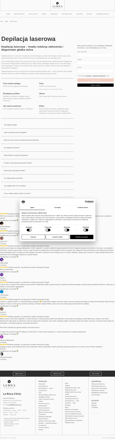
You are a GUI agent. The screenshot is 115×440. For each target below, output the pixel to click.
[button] (37, 125)
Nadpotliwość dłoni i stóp (72, 387)
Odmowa (33, 237)
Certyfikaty (95, 407)
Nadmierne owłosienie (71, 409)
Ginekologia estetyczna (98, 386)
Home (8, 14)
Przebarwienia (43, 406)
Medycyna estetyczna (98, 384)
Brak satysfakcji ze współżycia (74, 420)
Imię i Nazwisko (82, 52)
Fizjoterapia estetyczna (72, 398)
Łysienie (41, 429)
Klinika (44, 14)
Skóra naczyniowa (44, 410)
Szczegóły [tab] (57, 207)
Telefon (79, 59)
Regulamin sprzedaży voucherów (11, 423)
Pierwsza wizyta (19, 14)
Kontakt (89, 14)
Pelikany (67, 385)
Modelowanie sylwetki (98, 390)
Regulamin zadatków (8, 422)
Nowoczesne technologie (99, 388)
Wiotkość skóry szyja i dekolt (47, 421)
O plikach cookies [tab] (82, 207)
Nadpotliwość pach (70, 390)
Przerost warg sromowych (73, 411)
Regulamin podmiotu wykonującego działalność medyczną (17, 418)
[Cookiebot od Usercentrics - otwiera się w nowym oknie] (86, 202)
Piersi (66, 383)
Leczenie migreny (44, 427)
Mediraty (94, 403)
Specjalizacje (33, 14)
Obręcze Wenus (43, 419)
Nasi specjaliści (67, 14)
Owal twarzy (42, 414)
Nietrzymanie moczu (71, 418)
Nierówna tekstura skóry (46, 412)
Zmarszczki (42, 384)
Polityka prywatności (8, 425)
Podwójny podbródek (45, 416)
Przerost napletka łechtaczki (73, 414)
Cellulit (67, 394)
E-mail (79, 67)
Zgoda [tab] (32, 207)
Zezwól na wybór (58, 237)
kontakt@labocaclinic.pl (14, 405)
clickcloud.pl (112, 437)
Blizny (67, 407)
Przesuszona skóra (44, 408)
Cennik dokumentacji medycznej (11, 420)
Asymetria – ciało (70, 403)
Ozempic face (43, 390)
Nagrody (94, 405)
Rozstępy (68, 405)
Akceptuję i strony (94, 76)
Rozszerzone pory (44, 403)
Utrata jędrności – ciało (72, 401)
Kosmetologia (96, 395)
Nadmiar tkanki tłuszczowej (73, 392)
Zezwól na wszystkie (82, 237)
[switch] (48, 230)
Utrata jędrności (43, 386)
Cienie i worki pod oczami (46, 399)
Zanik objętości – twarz (46, 388)
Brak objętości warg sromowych (74, 416)
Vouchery (79, 14)
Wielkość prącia (69, 422)
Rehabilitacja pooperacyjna (99, 392)
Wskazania (54, 14)
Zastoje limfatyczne (71, 396)
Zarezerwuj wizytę (102, 14)
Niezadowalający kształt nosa (47, 395)
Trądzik (41, 401)
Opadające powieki (44, 397)
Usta (40, 392)
